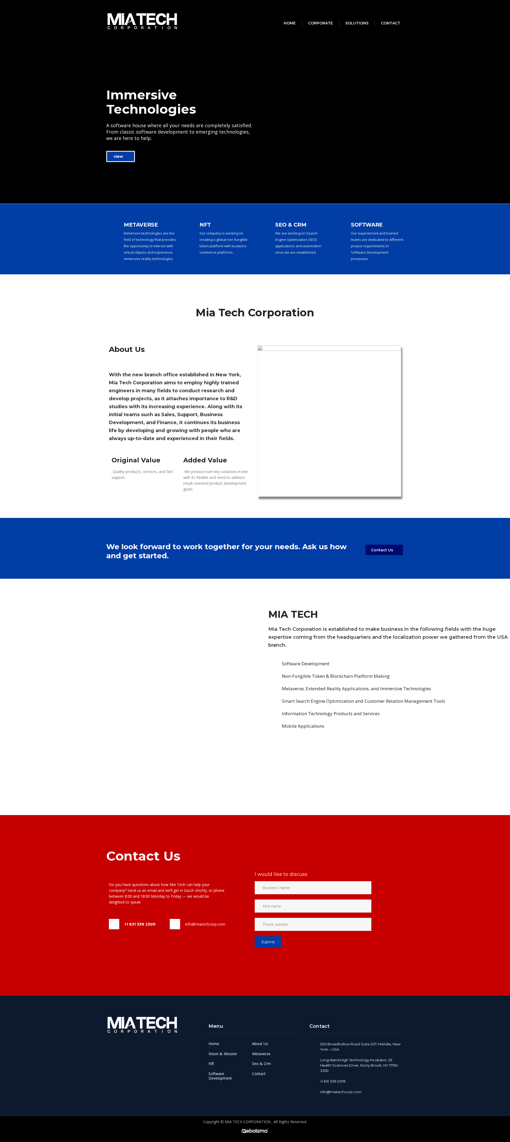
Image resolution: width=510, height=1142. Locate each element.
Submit (268, 942)
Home (290, 23)
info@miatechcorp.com (205, 924)
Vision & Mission (223, 1053)
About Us (260, 1043)
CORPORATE (320, 23)
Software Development (220, 1076)
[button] (120, 156)
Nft (211, 1063)
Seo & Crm (261, 1063)
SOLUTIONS (356, 23)
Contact (390, 23)
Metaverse (261, 1053)
